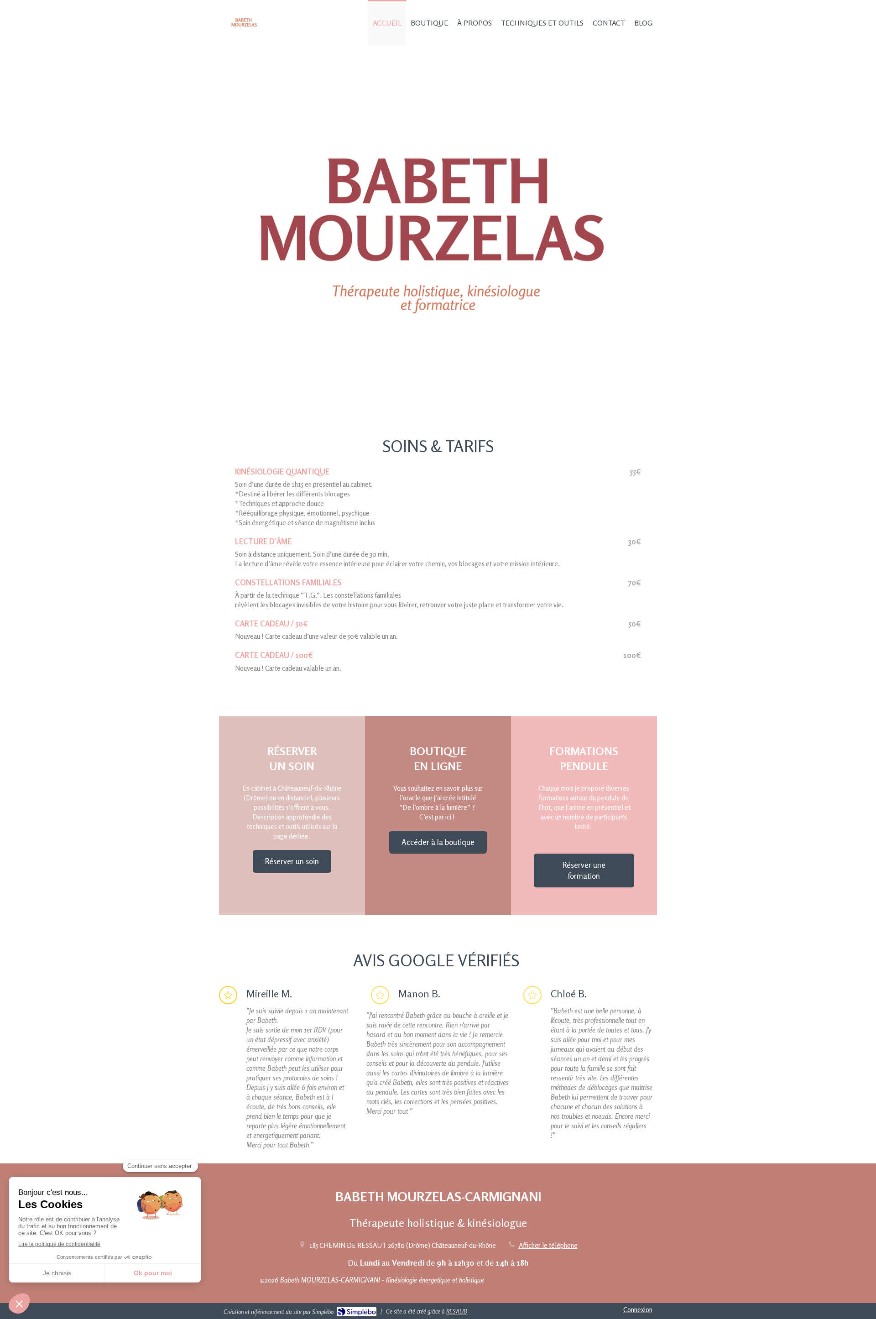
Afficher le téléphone (548, 1245)
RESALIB (456, 1311)
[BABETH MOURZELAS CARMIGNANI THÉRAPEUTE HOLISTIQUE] (244, 34)
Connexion (637, 1309)
